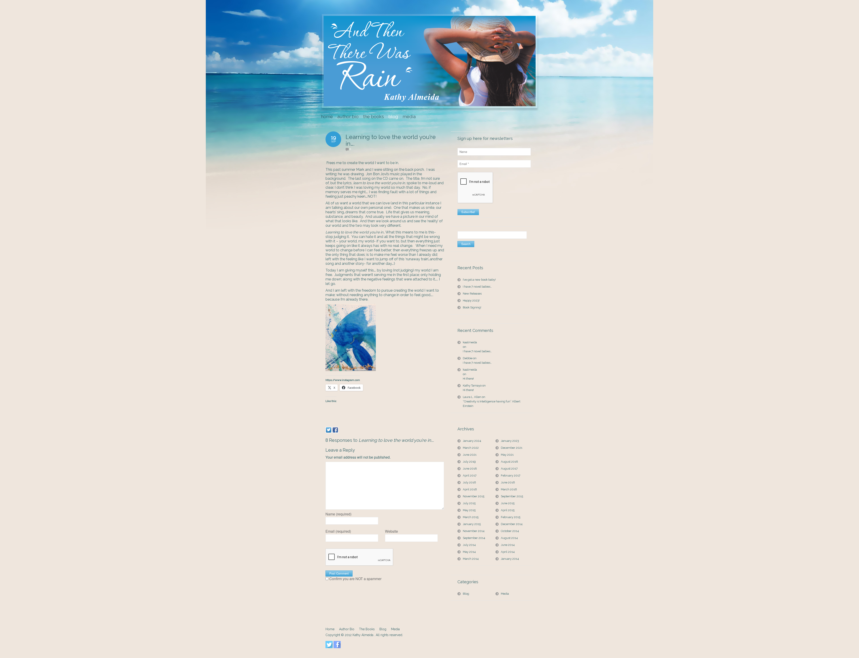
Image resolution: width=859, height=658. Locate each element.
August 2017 (509, 468)
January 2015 (472, 524)
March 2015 (470, 517)
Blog (466, 593)
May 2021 (507, 454)
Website (391, 531)
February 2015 (510, 517)
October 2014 (510, 531)
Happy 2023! (471, 300)
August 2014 (509, 538)
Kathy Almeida (363, 635)
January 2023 (510, 440)
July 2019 (469, 461)
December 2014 (512, 524)
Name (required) (338, 514)
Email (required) (338, 531)
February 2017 (510, 475)
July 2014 (469, 545)
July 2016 (469, 482)
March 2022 (471, 447)
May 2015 (469, 510)
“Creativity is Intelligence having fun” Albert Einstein (491, 404)
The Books (367, 629)
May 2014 (469, 551)
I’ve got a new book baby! (479, 279)
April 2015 (508, 510)
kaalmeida (470, 342)
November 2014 (474, 531)
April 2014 (508, 551)
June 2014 (508, 545)
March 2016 (509, 489)
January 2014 (510, 558)
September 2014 (474, 538)
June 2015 (508, 503)
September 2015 (512, 496)
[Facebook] (335, 430)
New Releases (472, 293)
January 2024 (472, 440)
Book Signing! (472, 307)
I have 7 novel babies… (477, 286)
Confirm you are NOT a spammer (354, 579)
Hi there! (468, 378)
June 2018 (470, 468)
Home (329, 629)
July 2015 (469, 503)
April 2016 (470, 489)
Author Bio (346, 629)
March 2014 (471, 558)
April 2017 (469, 475)
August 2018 (509, 461)
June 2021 (469, 454)
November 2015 (473, 496)
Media (505, 593)
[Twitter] (328, 430)
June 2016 (508, 482)
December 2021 (511, 447)
